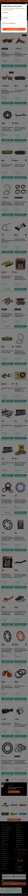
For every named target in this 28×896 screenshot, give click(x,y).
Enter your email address (8, 23)
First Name (5, 12)
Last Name (5, 17)
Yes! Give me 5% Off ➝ (14, 29)
